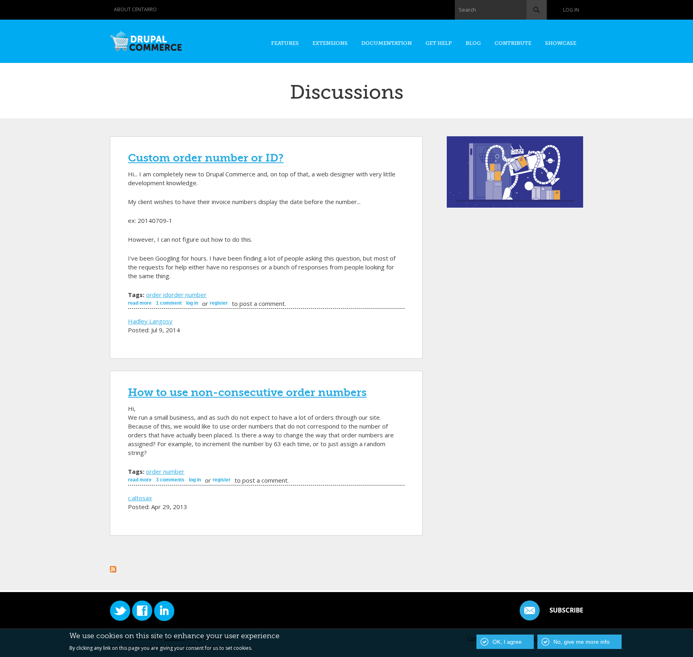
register (219, 303)
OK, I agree (507, 642)
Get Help (439, 43)
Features (285, 43)
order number (187, 295)
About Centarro (135, 9)
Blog (473, 43)
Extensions (330, 43)
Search (467, 9)
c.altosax (140, 498)
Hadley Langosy (150, 321)
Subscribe (566, 610)
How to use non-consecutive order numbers (247, 392)
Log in (571, 9)
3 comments (170, 480)
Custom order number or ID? (206, 158)
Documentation (386, 43)
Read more (140, 303)
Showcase (560, 43)
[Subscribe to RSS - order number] (113, 568)
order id (157, 295)
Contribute (512, 43)
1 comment (169, 303)
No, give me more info (581, 642)
